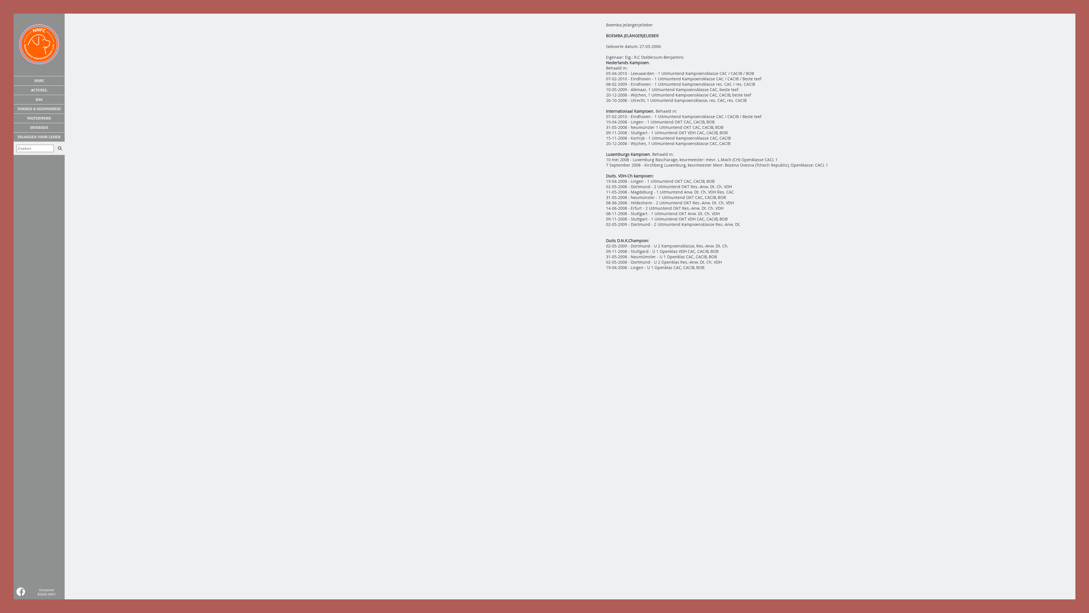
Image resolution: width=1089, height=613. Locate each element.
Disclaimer (46, 590)
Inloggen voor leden (39, 137)
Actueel (39, 90)
